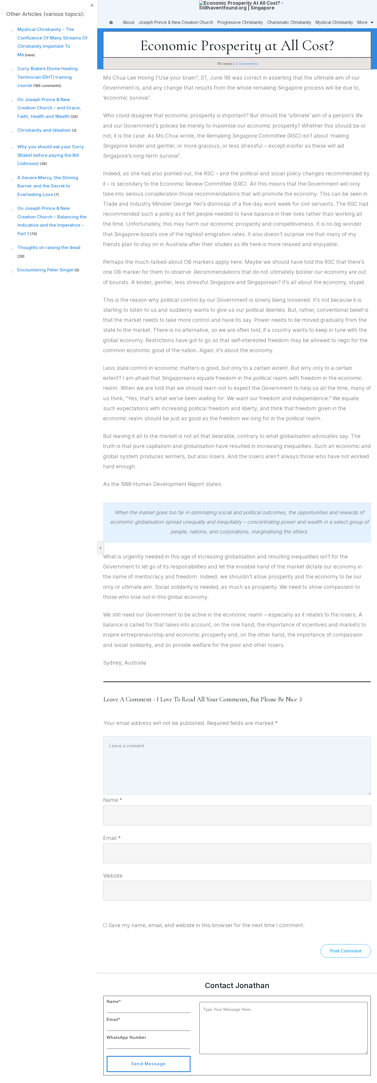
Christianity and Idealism (44, 130)
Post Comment (345, 951)
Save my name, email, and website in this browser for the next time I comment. (206, 925)
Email (112, 838)
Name (112, 800)
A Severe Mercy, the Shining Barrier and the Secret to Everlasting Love (47, 186)
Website (113, 876)
